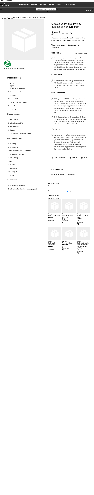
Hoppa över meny (6, 1)
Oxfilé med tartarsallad (51, 243)
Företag (6, 5)
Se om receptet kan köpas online (14, 68)
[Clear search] (57, 9)
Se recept (51, 220)
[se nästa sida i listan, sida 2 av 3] (49, 191)
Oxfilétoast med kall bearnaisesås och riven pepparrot (83, 244)
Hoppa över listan (53, 183)
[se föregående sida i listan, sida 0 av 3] (49, 185)
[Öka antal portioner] (15, 86)
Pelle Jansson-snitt (54, 215)
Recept (10, 18)
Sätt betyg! (65, 33)
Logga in (88, 10)
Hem (5, 18)
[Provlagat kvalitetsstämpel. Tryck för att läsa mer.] (7, 66)
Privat (5, 4)
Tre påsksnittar (67, 243)
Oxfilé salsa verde (68, 215)
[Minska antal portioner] (8, 86)
